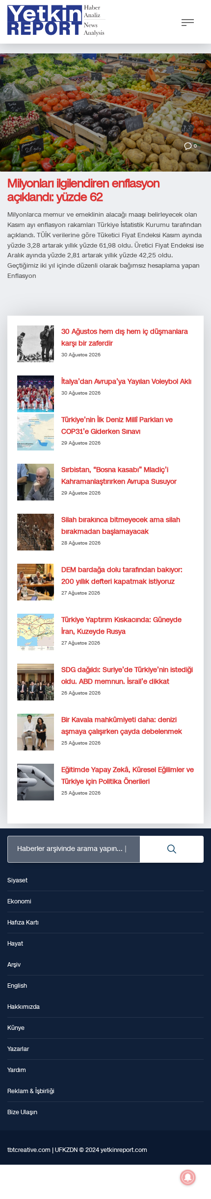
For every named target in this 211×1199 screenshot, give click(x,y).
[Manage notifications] (188, 1177)
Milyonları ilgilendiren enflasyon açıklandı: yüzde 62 (83, 190)
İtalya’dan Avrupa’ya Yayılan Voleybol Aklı (126, 381)
